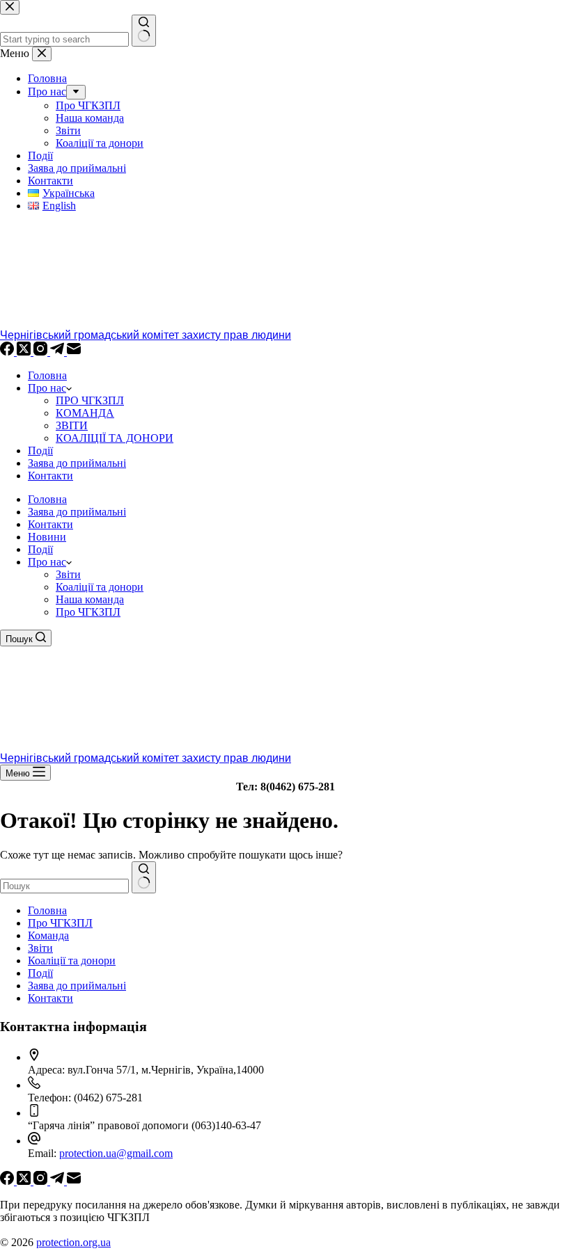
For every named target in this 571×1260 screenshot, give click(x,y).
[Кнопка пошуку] (144, 877)
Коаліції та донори (99, 587)
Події (40, 450)
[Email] (74, 352)
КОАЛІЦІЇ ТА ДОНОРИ (114, 438)
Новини (47, 537)
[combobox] (64, 886)
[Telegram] (58, 352)
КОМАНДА (85, 413)
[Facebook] (8, 352)
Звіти (68, 574)
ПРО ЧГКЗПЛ (90, 400)
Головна (47, 375)
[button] (69, 562)
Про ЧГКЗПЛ (88, 612)
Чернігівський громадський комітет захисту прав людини (145, 335)
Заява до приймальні (77, 463)
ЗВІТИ (72, 425)
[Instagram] (41, 352)
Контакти (50, 475)
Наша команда (90, 599)
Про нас (47, 388)
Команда (48, 935)
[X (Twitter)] (25, 352)
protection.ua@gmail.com (116, 1153)
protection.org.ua (73, 1242)
